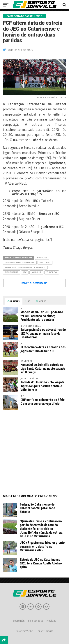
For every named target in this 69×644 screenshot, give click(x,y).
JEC (24, 272)
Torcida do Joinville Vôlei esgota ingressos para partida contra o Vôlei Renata (42, 385)
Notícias (51, 621)
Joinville (36, 272)
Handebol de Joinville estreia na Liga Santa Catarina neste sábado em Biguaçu (42, 368)
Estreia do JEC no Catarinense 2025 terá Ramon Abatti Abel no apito (41, 563)
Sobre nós (19, 621)
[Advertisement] (34, 451)
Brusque (42, 257)
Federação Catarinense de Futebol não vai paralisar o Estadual (37, 508)
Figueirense (11, 272)
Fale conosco (35, 621)
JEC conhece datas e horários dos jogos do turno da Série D (43, 349)
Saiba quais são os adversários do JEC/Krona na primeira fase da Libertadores (43, 333)
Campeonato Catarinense (20, 262)
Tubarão (51, 272)
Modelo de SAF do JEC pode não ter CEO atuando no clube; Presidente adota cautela (41, 315)
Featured (45, 262)
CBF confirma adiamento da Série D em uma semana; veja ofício (42, 401)
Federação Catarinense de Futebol (25, 267)
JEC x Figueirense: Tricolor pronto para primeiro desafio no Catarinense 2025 (42, 546)
